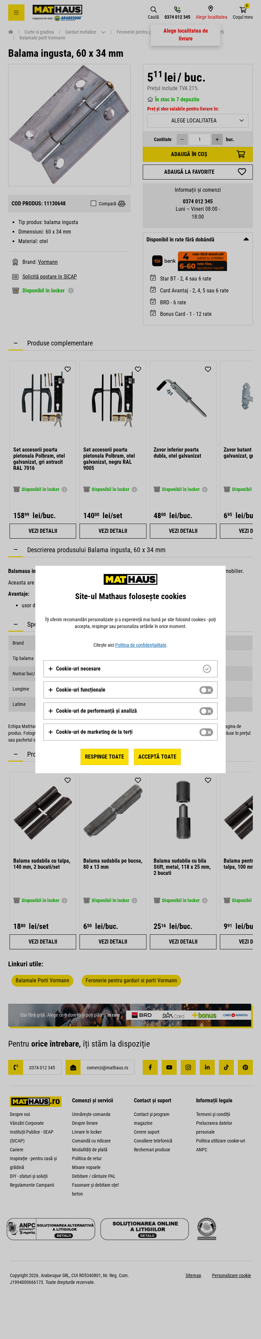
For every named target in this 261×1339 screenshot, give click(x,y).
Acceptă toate (157, 756)
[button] (74, 669)
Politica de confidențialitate (141, 645)
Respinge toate (104, 756)
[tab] (130, 669)
